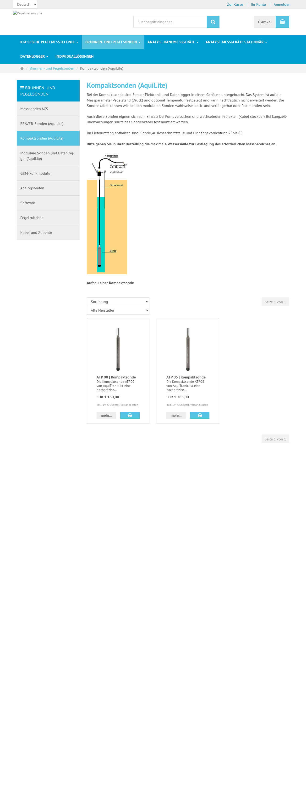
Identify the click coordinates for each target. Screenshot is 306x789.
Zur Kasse (235, 4)
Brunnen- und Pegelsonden (111, 42)
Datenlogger (33, 56)
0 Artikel (265, 21)
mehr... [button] (106, 415)
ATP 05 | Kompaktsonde (186, 377)
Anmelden (282, 4)
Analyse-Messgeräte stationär (235, 42)
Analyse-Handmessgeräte (172, 42)
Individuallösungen (74, 56)
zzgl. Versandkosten (126, 404)
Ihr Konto (258, 4)
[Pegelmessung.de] (27, 12)
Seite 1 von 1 (275, 301)
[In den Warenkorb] (130, 415)
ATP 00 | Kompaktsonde (116, 377)
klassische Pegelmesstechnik (48, 42)
